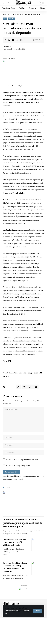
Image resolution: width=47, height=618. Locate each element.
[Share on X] (9, 40)
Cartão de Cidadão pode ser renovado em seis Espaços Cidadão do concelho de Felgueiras (15, 567)
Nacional (26, 372)
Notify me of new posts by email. (18, 465)
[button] (37, 611)
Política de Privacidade (12, 611)
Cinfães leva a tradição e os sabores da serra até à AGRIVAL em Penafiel (14, 542)
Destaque (17, 372)
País (9, 14)
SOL (7, 129)
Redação (6, 46)
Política (11, 18)
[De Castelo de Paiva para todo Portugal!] (23, 2)
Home (4, 14)
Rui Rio (6, 376)
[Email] (13, 40)
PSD (41, 372)
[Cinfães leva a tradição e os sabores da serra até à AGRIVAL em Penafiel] (37, 544)
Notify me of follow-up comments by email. (22, 459)
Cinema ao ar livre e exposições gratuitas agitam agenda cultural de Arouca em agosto (22, 523)
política (34, 372)
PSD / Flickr (11, 58)
